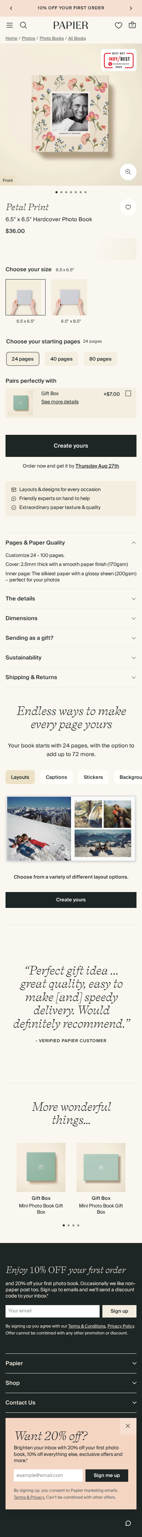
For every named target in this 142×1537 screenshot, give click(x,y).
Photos (28, 38)
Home (11, 38)
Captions (56, 777)
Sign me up (107, 1475)
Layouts (20, 777)
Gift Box (41, 1198)
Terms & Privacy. (29, 1497)
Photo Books (52, 38)
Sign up (119, 1311)
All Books (77, 38)
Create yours (71, 446)
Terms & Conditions (86, 1326)
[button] (128, 1426)
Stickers (93, 777)
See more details (60, 402)
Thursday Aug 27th (97, 466)
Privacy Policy (121, 1326)
